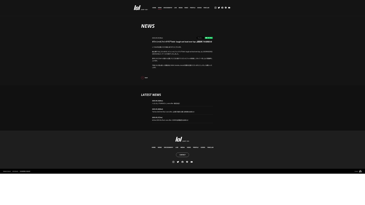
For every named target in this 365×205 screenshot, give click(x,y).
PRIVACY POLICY (7, 171)
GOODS (199, 8)
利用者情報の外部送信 (25, 171)
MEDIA (180, 8)
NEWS (160, 8)
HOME (154, 8)
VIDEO (186, 8)
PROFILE (192, 8)
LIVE (175, 8)
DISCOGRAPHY (167, 8)
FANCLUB (206, 8)
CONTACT (183, 155)
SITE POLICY (15, 171)
